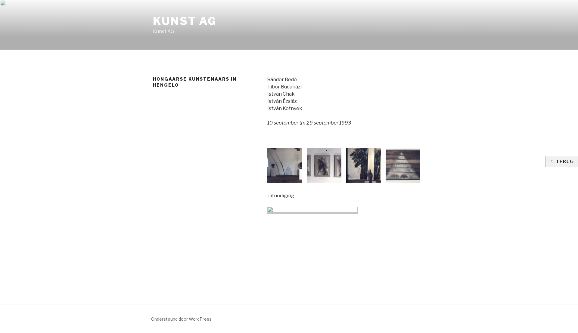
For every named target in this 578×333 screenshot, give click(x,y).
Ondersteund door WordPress (181, 319)
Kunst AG (185, 21)
